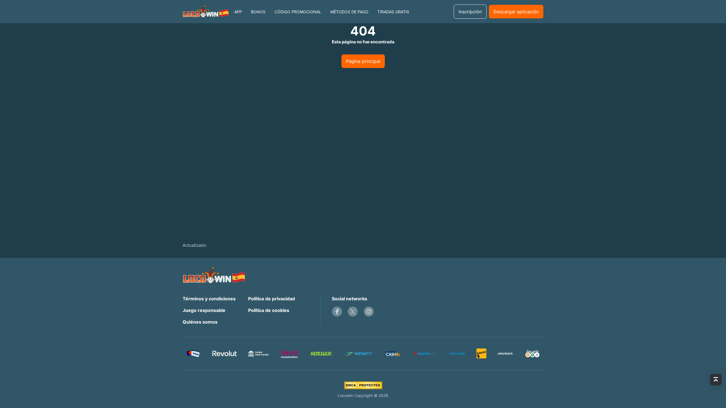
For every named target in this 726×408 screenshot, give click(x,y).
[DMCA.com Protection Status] (363, 385)
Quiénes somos (200, 322)
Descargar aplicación (516, 11)
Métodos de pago (349, 11)
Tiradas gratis (393, 11)
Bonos (258, 11)
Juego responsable (204, 310)
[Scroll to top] (715, 379)
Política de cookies (268, 310)
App (238, 11)
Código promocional (298, 11)
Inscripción (470, 11)
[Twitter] (353, 312)
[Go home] (206, 11)
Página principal (363, 61)
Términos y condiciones (209, 298)
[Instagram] (369, 312)
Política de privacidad (271, 298)
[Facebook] (337, 312)
